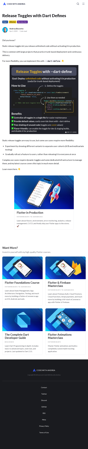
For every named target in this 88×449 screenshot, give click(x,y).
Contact (44, 387)
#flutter (12, 22)
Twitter (44, 394)
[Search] (78, 3)
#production (22, 22)
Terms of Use (44, 432)
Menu (83, 4)
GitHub (44, 407)
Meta (44, 420)
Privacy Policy (44, 426)
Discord (44, 400)
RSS (44, 413)
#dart (5, 22)
